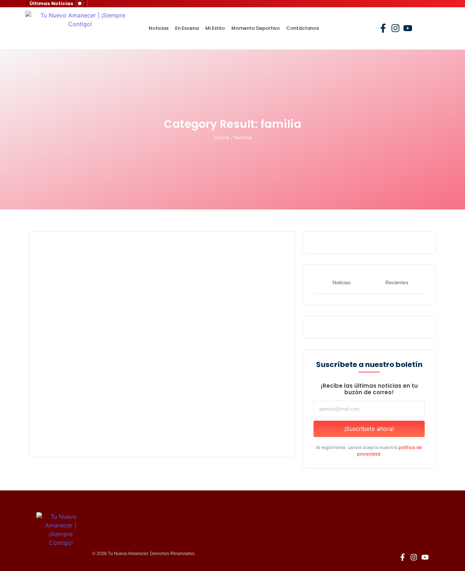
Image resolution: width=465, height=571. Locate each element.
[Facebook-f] (383, 28)
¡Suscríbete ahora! (369, 428)
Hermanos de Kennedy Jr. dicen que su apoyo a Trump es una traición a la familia (158, 425)
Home (222, 137)
